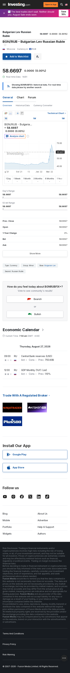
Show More (35, 253)
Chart (20, 97)
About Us (42, 513)
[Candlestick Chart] (6, 113)
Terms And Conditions (13, 633)
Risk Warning (9, 654)
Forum (32, 97)
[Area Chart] (10, 113)
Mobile (6, 520)
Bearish (38, 299)
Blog (5, 513)
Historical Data (23, 105)
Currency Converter (43, 105)
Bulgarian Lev (50, 265)
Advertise (43, 520)
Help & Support (46, 527)
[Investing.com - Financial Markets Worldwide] (19, 5)
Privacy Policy (9, 644)
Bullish (37, 314)
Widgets (7, 533)
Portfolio (7, 527)
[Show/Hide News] (22, 113)
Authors (42, 533)
